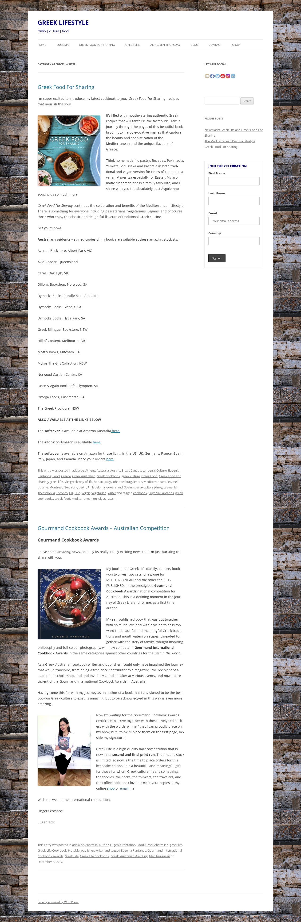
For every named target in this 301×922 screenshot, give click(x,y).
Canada (136, 470)
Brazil (125, 470)
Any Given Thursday (165, 45)
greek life (176, 845)
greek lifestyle (59, 482)
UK (71, 493)
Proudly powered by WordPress (58, 902)
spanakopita (142, 487)
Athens (90, 470)
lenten (137, 482)
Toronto (62, 493)
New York (70, 487)
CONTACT (215, 45)
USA (77, 493)
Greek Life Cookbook (52, 850)
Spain (128, 487)
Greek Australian (83, 476)
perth (82, 487)
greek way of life (81, 482)
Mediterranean (81, 498)
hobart (98, 482)
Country (214, 233)
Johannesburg (122, 482)
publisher (87, 850)
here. (115, 431)
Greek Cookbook (108, 476)
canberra (149, 470)
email (124, 788)
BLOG (194, 45)
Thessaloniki (46, 493)
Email (212, 213)
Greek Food (149, 476)
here (96, 442)
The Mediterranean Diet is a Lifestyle (230, 141)
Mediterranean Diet (157, 482)
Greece (66, 476)
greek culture (131, 476)
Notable (73, 850)
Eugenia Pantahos (161, 493)
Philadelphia (96, 487)
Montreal (55, 487)
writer (112, 493)
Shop (236, 45)
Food (56, 476)
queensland (114, 487)
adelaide (78, 470)
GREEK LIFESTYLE (63, 22)
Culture (161, 470)
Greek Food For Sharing (97, 45)
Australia (103, 470)
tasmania (170, 487)
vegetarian (98, 493)
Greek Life (132, 45)
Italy (108, 482)
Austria (115, 470)
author (104, 845)
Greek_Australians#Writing (129, 856)
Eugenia (62, 45)
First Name (216, 173)
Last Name (216, 193)
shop (111, 788)
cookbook (140, 493)
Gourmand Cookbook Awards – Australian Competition (104, 527)
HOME (42, 45)
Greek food (62, 498)
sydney (157, 487)
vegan (86, 493)
